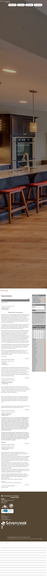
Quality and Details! (6, 414)
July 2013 (33, 368)
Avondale (4, 551)
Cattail (3, 559)
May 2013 (33, 370)
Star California (34, 318)
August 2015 (34, 354)
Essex (3, 573)
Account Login (10, 538)
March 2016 (34, 350)
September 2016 (34, 347)
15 (44, 333)
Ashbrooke (4, 549)
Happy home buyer (5, 309)
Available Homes (29, 4)
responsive (39, 318)
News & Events (36, 298)
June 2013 (34, 369)
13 (41, 333)
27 (35, 330)
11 (37, 333)
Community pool (35, 320)
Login (8, 542)
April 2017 (33, 346)
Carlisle (4, 556)
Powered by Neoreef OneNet (35, 538)
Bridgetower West (35, 322)
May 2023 (33, 342)
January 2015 (34, 359)
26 (33, 330)
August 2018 (34, 345)
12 (39, 333)
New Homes (34, 319)
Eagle (42, 314)
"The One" (3, 363)
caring (43, 320)
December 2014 (34, 361)
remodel (42, 318)
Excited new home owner (7, 448)
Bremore (4, 554)
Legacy (33, 316)
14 (43, 333)
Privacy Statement (18, 538)
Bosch (39, 322)
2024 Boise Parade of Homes (36, 315)
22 (44, 335)
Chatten (4, 563)
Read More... (27, 358)
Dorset (3, 571)
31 (43, 330)
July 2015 (33, 355)
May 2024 (33, 340)
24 (35, 336)
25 (37, 336)
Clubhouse (39, 320)
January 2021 (34, 343)
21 (43, 335)
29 (39, 330)
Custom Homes (21, 4)
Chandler (4, 561)
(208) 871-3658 (4, 518)
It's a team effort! (36, 302)
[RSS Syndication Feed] (28, 298)
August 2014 (34, 364)
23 (33, 336)
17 (35, 335)
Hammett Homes (38, 314)
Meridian (42, 315)
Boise (41, 322)
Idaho (34, 314)
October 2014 (34, 362)
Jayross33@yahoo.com (6, 519)
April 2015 (33, 357)
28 (37, 330)
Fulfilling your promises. (7, 382)
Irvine (36, 316)
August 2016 (34, 349)
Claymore (4, 566)
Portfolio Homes (12, 4)
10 (35, 333)
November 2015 (34, 351)
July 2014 (33, 365)
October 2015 (34, 353)
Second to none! (5, 308)
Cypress (4, 568)
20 (41, 335)
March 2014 (34, 366)
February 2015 (34, 358)
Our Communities (38, 4)
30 (41, 330)
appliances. (34, 323)
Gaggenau (38, 319)
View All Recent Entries (37, 297)
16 (33, 335)
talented (42, 316)
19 (39, 335)
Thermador (39, 316)
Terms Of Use (25, 538)
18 (37, 335)
